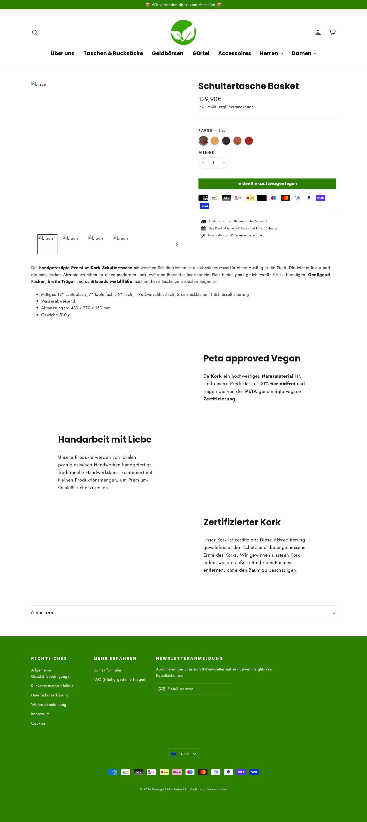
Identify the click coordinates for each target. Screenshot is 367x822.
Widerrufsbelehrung (48, 704)
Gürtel (200, 53)
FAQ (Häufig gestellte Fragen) (120, 679)
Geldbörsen (168, 53)
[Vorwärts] (177, 244)
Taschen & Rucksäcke (113, 53)
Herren (269, 53)
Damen (302, 53)
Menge (206, 153)
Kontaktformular (107, 670)
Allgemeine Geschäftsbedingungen (51, 673)
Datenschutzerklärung (50, 695)
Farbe (212, 130)
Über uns (62, 53)
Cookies (38, 723)
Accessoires (234, 53)
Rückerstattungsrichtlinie (52, 686)
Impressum (40, 714)
